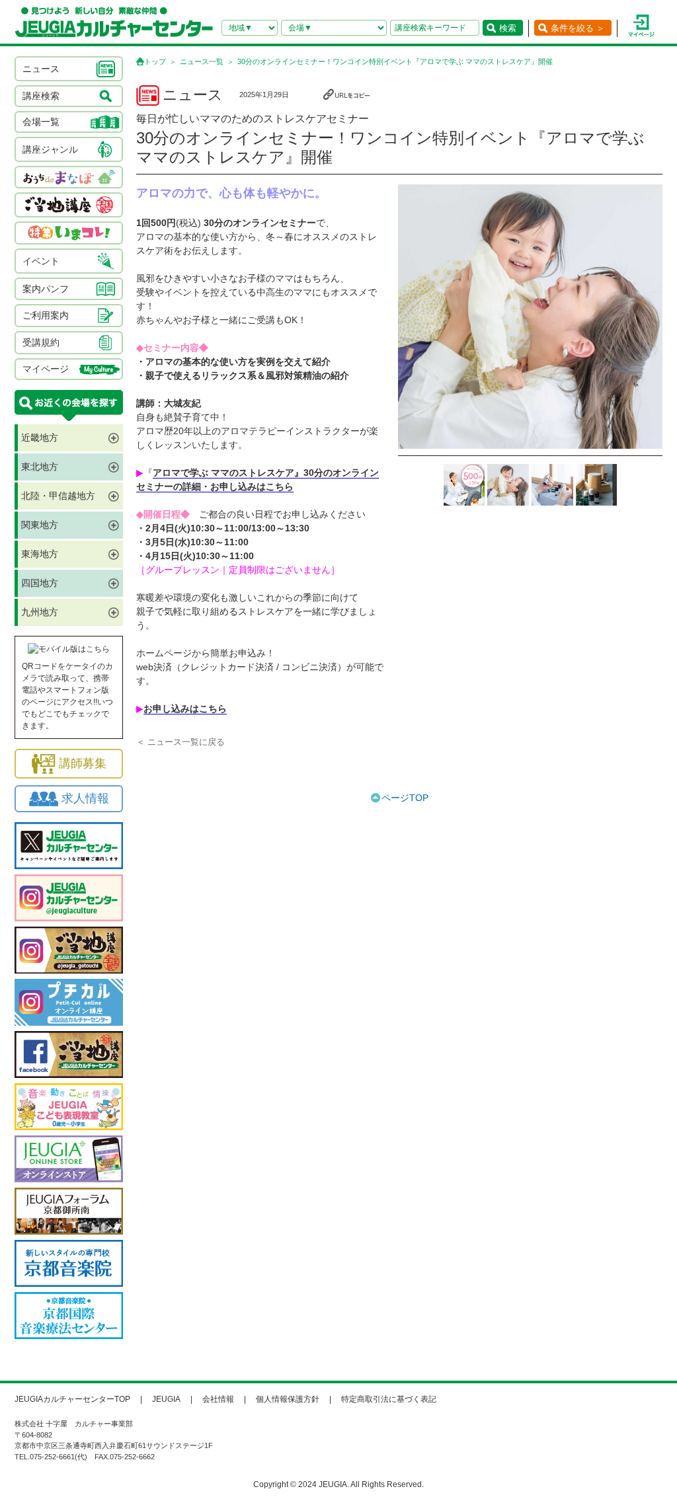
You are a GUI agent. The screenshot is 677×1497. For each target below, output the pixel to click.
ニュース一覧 (201, 61)
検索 (507, 28)
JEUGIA (166, 1399)
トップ (155, 61)
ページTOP (404, 797)
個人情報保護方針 (287, 1399)
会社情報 (218, 1399)
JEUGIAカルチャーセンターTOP (72, 1399)
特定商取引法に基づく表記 (388, 1399)
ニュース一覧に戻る (186, 742)
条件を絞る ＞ (578, 28)
